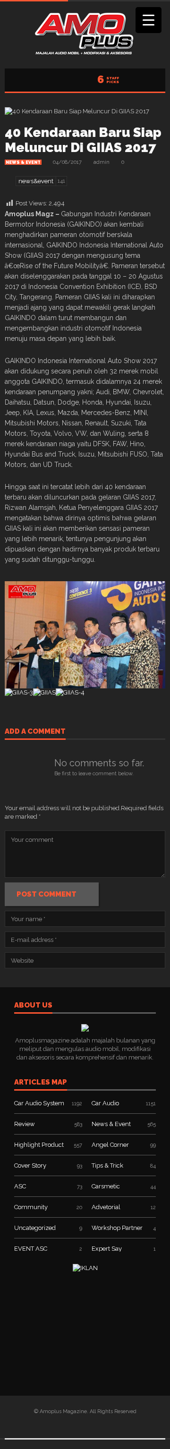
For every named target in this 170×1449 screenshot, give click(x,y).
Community (31, 1207)
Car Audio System (39, 1103)
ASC (20, 1186)
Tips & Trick (107, 1165)
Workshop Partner (117, 1228)
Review (24, 1124)
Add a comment (35, 732)
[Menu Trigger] (149, 20)
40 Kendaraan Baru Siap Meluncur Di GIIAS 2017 (83, 140)
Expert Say (107, 1249)
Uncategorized (35, 1228)
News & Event (23, 162)
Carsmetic (106, 1186)
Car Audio (105, 1103)
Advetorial (106, 1207)
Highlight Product (39, 1145)
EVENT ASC (30, 1249)
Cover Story (30, 1165)
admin (102, 162)
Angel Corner (110, 1145)
